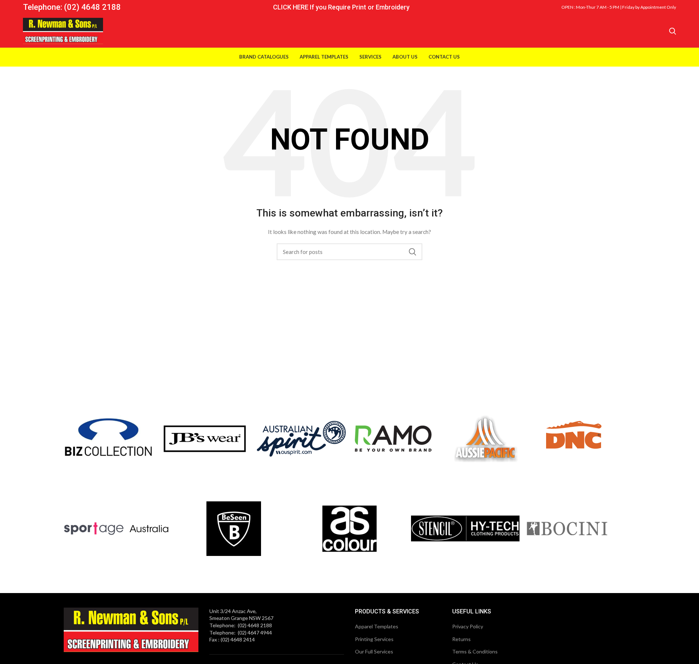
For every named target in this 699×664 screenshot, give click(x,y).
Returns (461, 639)
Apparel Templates (376, 626)
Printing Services (374, 639)
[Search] (673, 31)
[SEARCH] (412, 251)
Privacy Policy (467, 626)
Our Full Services (374, 651)
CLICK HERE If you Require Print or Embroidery (341, 7)
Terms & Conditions (475, 651)
